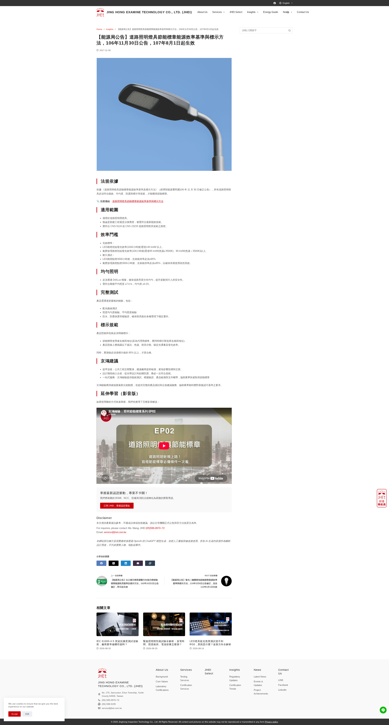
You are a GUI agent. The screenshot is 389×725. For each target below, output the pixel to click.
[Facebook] (275, 3)
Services (217, 12)
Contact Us (303, 12)
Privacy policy (271, 722)
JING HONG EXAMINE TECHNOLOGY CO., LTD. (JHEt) (149, 12)
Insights (251, 12)
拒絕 (27, 714)
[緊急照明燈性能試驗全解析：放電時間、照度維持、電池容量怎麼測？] (164, 624)
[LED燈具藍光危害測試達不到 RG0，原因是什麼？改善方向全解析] (211, 624)
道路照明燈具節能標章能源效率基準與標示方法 (137, 201)
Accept (14, 714)
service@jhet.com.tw (115, 532)
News (257, 669)
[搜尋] (288, 12)
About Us (202, 12)
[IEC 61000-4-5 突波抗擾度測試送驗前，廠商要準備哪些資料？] (117, 624)
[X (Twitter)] (114, 563)
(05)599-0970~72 (155, 528)
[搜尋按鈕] (289, 30)
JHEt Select (235, 12)
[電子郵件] (138, 563)
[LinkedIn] (126, 563)
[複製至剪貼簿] (150, 563)
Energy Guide (270, 12)
